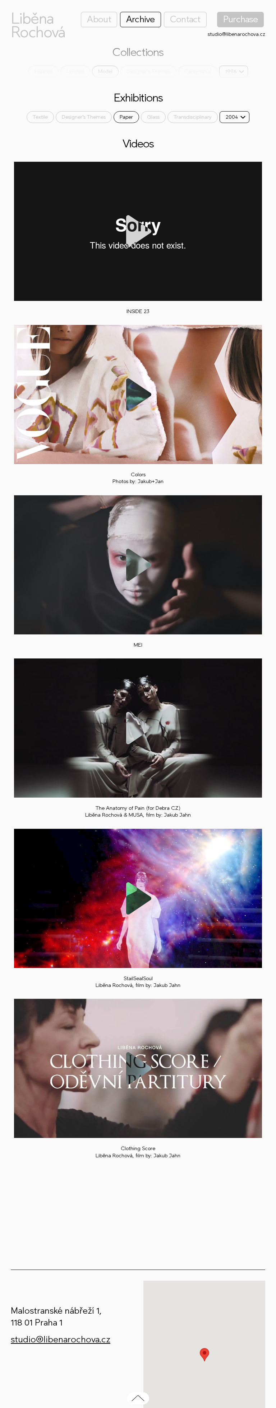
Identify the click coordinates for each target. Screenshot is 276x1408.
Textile (40, 117)
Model (105, 71)
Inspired (43, 71)
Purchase (240, 19)
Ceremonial (197, 71)
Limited (75, 71)
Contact (185, 19)
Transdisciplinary (193, 117)
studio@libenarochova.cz (236, 34)
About (99, 19)
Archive (140, 19)
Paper (126, 117)
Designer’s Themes (148, 71)
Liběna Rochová (38, 25)
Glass (153, 117)
